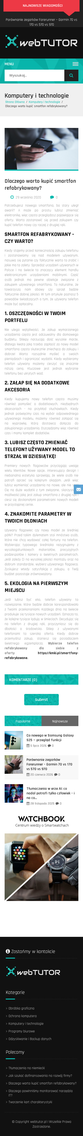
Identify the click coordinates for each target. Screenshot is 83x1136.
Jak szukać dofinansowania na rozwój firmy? (40, 1076)
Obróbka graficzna (21, 1008)
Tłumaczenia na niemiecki (27, 1068)
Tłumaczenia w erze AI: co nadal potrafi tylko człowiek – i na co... (51, 793)
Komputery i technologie (37, 96)
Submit (41, 699)
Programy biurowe (22, 1031)
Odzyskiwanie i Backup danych (30, 1039)
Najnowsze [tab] (60, 721)
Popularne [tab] (23, 721)
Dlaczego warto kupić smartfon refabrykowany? (43, 1083)
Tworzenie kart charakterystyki (30, 1102)
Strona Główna (15, 102)
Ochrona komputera (23, 1016)
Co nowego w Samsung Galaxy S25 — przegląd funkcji (50, 738)
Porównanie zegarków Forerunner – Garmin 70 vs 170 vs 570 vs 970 (41, 22)
